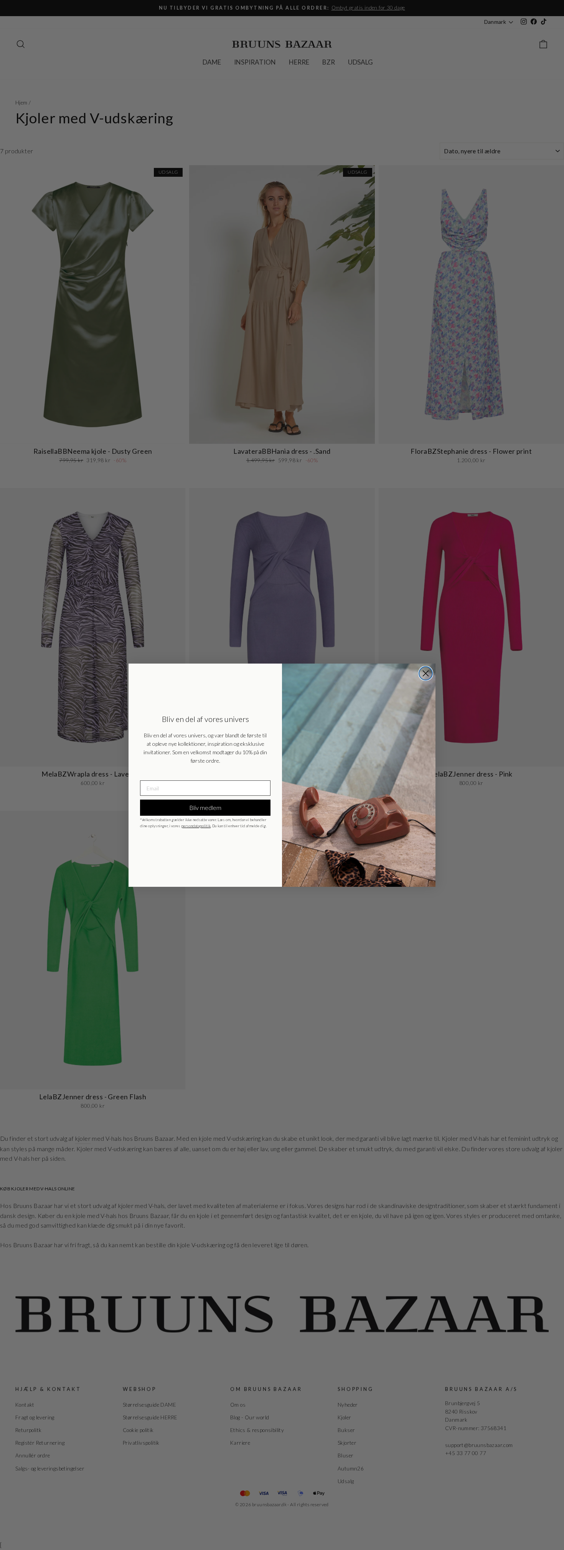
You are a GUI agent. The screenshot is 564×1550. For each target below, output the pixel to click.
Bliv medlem (205, 807)
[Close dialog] (425, 673)
